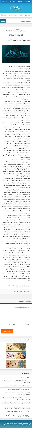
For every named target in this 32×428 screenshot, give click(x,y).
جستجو (3, 21)
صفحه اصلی (27, 1)
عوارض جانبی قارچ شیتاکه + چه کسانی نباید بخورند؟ (17, 377)
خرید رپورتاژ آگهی (6, 1)
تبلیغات (14, 1)
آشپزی (20, 15)
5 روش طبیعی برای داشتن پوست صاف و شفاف (18, 411)
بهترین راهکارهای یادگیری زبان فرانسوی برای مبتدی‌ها (17, 408)
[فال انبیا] (16, 367)
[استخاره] (16, 350)
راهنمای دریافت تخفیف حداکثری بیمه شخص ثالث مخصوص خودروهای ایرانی (17, 393)
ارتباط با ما (20, 1)
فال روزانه (16, 291)
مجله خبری (27, 15)
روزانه (21, 291)
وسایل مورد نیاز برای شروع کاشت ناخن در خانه (19, 389)
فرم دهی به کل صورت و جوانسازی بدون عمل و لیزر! (17, 386)
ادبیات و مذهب (13, 15)
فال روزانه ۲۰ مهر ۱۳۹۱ (16, 35)
